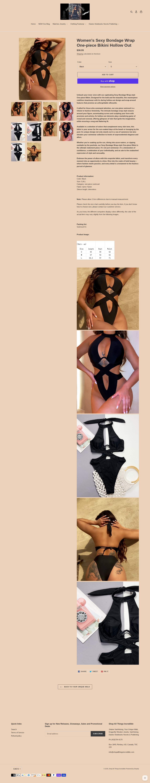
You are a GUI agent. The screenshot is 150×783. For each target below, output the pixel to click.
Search (14, 729)
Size (110, 62)
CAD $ (16, 769)
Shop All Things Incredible (117, 769)
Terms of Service (17, 733)
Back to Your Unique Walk (77, 687)
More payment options (107, 87)
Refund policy (16, 736)
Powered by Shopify (132, 769)
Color (79, 62)
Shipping (80, 54)
